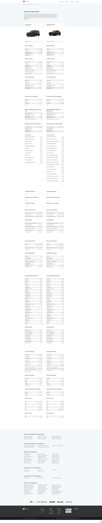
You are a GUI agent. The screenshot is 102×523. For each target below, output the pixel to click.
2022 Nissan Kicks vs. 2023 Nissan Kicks (29, 445)
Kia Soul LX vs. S (26, 469)
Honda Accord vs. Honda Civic (56, 487)
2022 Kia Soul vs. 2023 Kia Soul (28, 436)
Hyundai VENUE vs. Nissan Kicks (28, 456)
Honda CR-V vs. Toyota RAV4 (42, 491)
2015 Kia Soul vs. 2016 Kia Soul (42, 436)
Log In (78, 1)
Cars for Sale (61, 1)
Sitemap (57, 518)
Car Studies (50, 509)
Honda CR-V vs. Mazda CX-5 (42, 487)
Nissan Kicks (30, 4)
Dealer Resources (51, 513)
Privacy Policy (65, 518)
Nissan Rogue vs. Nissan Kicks (42, 456)
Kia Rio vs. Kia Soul (26, 455)
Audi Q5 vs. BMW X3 (26, 491)
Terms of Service (61, 518)
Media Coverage (59, 510)
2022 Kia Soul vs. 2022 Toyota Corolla (57, 438)
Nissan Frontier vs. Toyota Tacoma (43, 488)
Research (66, 1)
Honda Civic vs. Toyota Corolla (28, 488)
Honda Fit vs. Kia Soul (27, 457)
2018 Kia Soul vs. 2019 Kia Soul (42, 437)
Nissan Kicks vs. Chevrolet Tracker (42, 455)
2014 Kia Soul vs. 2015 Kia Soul (28, 438)
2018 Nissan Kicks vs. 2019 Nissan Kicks (57, 445)
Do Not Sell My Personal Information (71, 518)
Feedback (58, 513)
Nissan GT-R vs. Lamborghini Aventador (57, 491)
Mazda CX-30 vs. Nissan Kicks (56, 456)
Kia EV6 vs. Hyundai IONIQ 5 (28, 492)
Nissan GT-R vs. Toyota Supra (42, 486)
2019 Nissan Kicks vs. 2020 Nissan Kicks (43, 445)
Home (24, 4)
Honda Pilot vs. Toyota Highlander (29, 486)
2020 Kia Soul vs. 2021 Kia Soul (42, 438)
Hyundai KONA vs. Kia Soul (41, 457)
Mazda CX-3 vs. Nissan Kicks (42, 461)
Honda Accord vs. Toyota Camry (28, 487)
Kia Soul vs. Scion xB (27, 461)
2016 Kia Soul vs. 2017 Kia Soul (56, 437)
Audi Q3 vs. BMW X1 (40, 492)
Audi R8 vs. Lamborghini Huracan (56, 492)
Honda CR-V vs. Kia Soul (55, 457)
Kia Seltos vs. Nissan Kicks (27, 460)
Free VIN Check (43, 510)
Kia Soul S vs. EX (54, 469)
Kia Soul (27, 4)
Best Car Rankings (51, 510)
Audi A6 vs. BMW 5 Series (55, 488)
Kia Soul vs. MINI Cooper (41, 460)
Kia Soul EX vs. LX (40, 469)
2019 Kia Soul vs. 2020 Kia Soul (28, 437)
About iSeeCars (59, 509)
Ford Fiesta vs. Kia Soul (55, 455)
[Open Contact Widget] (101, 522)
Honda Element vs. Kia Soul (55, 460)
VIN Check (72, 1)
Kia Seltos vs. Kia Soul (55, 461)
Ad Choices (77, 518)
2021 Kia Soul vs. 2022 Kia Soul (56, 436)
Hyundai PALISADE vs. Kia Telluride (56, 486)
